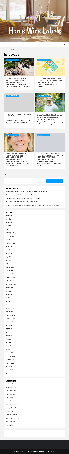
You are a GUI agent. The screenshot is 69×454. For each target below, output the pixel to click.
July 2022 (8, 373)
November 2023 (10, 318)
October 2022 (10, 363)
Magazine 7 (43, 451)
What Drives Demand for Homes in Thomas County (21, 195)
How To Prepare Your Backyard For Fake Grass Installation (23, 198)
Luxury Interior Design (12, 408)
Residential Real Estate (13, 418)
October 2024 (10, 281)
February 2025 (10, 267)
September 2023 (11, 325)
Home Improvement (12, 394)
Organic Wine (9, 411)
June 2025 (9, 253)
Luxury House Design (12, 404)
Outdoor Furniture (11, 415)
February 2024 (10, 308)
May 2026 (8, 226)
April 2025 (8, 260)
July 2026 (8, 219)
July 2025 (8, 250)
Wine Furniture (10, 421)
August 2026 (9, 216)
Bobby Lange (11, 82)
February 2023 (10, 349)
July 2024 (8, 291)
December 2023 (10, 315)
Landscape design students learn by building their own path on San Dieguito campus (50, 155)
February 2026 (10, 233)
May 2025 (8, 257)
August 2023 (9, 329)
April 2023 (8, 342)
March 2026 (9, 229)
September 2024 (11, 284)
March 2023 (9, 346)
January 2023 (9, 353)
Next (7, 175)
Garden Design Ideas (12, 60)
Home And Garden (11, 391)
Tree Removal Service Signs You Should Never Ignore (22, 202)
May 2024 (8, 298)
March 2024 (9, 305)
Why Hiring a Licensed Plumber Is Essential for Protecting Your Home (26, 191)
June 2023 (9, 336)
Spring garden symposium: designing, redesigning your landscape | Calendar (17, 155)
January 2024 (9, 312)
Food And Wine (10, 384)
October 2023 (10, 322)
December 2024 (10, 274)
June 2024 (9, 294)
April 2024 (8, 301)
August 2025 (9, 246)
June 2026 (9, 222)
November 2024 (10, 277)
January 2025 (9, 270)
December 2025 (10, 236)
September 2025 (11, 243)
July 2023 (8, 332)
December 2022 (10, 356)
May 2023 (8, 339)
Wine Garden (9, 425)
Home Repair (9, 398)
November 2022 (10, 360)
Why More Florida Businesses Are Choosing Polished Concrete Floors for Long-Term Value (32, 205)
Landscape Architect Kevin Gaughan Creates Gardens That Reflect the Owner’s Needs (49, 115)
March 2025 (9, 264)
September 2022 (11, 366)
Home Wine (9, 401)
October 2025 (10, 240)
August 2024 (9, 288)
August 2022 (9, 370)
